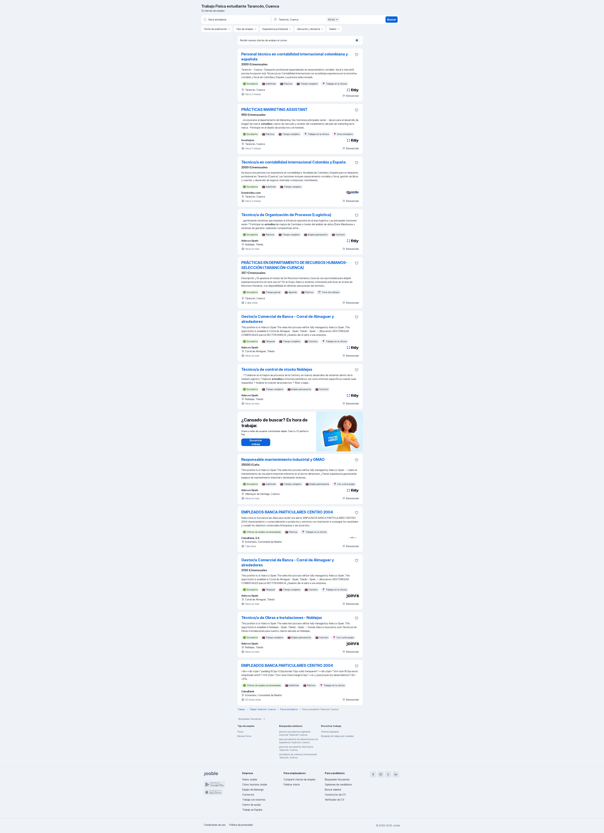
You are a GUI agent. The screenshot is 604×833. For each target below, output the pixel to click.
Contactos (248, 794)
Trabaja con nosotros (253, 799)
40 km (331, 19)
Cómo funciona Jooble (254, 784)
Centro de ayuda (251, 804)
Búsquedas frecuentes (249, 719)
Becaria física (244, 736)
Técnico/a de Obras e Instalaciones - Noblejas (281, 617)
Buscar (391, 19)
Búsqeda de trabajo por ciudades (337, 736)
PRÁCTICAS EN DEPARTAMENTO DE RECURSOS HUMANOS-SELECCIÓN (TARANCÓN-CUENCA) (294, 265)
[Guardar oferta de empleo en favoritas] (356, 54)
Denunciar (352, 95)
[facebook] (373, 774)
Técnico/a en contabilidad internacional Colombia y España (293, 162)
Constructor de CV (335, 794)
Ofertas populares (330, 731)
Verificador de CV (334, 799)
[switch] (357, 40)
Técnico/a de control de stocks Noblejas (276, 369)
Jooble (396, 825)
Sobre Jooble (249, 779)
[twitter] (388, 774)
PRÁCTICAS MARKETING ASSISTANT (274, 109)
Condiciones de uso (215, 824)
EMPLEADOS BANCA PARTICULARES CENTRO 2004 (287, 512)
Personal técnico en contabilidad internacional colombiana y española (294, 56)
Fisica (240, 731)
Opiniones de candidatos (338, 784)
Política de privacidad (241, 824)
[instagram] (381, 774)
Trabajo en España (252, 809)
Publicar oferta (292, 784)
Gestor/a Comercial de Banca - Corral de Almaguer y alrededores (287, 319)
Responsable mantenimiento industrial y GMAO (282, 459)
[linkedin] (396, 774)
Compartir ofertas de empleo (300, 779)
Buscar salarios (333, 789)
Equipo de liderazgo (253, 789)
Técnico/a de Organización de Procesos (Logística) (286, 214)
